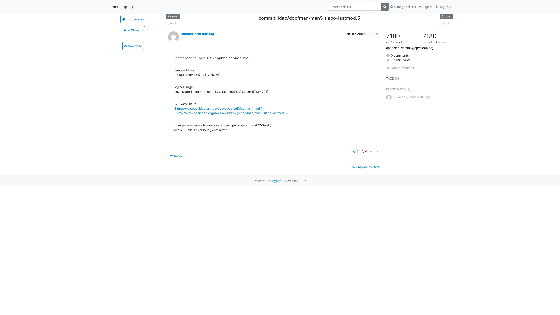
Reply (177, 156)
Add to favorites (402, 68)
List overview (135, 19)
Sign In (427, 7)
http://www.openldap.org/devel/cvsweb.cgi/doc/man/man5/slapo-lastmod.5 (232, 113)
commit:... (173, 23)
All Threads (134, 30)
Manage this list (404, 7)
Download (134, 46)
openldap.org (122, 6)
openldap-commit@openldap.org (410, 48)
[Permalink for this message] (377, 151)
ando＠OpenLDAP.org (197, 34)
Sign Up (445, 7)
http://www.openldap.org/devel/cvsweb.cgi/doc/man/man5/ (218, 108)
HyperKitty (279, 181)
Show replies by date (364, 167)
